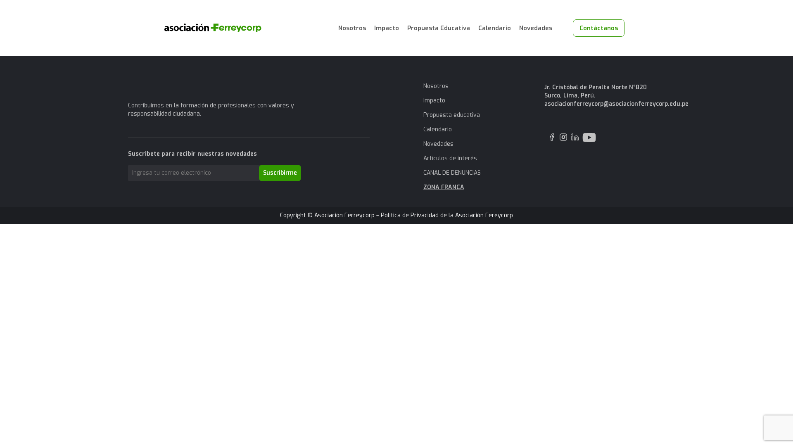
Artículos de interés (450, 158)
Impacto (386, 28)
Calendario (494, 28)
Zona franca (443, 187)
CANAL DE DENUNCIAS (452, 173)
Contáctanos (598, 28)
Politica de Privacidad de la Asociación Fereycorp (447, 215)
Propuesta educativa (451, 115)
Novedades (535, 28)
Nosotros (352, 28)
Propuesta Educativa (438, 28)
